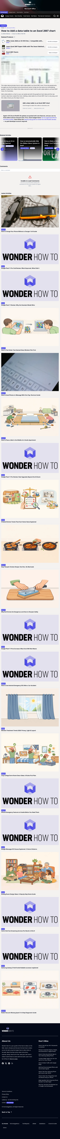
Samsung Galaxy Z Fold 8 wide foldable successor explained (19, 968)
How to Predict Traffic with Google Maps (47, 1063)
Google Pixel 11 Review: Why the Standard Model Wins (18, 305)
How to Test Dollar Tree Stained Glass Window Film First (18, 350)
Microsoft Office (30, 9)
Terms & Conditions (7, 1091)
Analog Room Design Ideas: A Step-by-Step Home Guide (18, 894)
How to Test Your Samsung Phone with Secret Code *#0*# (47, 1072)
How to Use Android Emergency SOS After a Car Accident (18, 685)
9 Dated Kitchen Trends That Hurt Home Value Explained (18, 522)
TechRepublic (25, 1123)
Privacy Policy (5, 1094)
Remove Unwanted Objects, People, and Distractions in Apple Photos (48, 1050)
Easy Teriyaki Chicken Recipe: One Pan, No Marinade (17, 567)
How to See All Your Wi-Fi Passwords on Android (48, 1046)
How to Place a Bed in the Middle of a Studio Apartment (18, 440)
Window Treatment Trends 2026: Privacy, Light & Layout (18, 730)
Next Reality (20, 12)
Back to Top (6, 1112)
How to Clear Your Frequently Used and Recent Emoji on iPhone (48, 1076)
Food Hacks (26, 16)
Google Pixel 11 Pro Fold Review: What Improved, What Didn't (20, 268)
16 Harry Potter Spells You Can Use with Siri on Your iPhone (48, 1059)
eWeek (34, 1123)
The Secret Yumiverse (44, 16)
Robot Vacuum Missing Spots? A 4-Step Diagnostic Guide (18, 1013)
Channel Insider (52, 1123)
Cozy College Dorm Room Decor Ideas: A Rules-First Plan (18, 775)
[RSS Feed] (12, 1063)
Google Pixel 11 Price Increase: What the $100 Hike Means (19, 649)
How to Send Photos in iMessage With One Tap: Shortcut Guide (20, 395)
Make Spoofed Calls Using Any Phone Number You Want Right (48, 1081)
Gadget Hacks (12, 12)
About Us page (14, 1059)
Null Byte (26, 12)
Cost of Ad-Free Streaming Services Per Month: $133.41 (18, 931)
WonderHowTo (4, 12)
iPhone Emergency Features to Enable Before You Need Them (20, 812)
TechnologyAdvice (14, 1123)
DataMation (42, 1123)
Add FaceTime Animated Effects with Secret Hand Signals (48, 1067)
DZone (4, 1127)
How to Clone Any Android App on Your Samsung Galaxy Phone (47, 1054)
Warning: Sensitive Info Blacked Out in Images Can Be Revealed (48, 1085)
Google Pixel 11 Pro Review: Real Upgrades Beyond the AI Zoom (20, 477)
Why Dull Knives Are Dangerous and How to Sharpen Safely (19, 612)
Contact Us (5, 1097)
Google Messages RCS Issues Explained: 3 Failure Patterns (19, 849)
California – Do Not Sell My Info (10, 1100)
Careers (7, 1102)
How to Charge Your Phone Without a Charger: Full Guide (19, 231)
